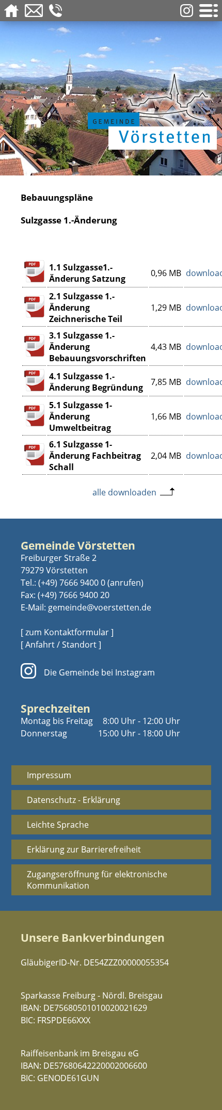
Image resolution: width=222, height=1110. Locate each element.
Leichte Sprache (58, 824)
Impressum (49, 775)
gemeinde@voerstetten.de (99, 607)
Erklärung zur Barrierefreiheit (84, 849)
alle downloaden (124, 492)
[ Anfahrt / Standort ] (61, 644)
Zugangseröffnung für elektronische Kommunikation (97, 879)
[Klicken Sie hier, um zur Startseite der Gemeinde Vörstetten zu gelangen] (150, 109)
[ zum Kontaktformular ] (67, 632)
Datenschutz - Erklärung (73, 800)
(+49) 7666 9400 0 (71, 582)
